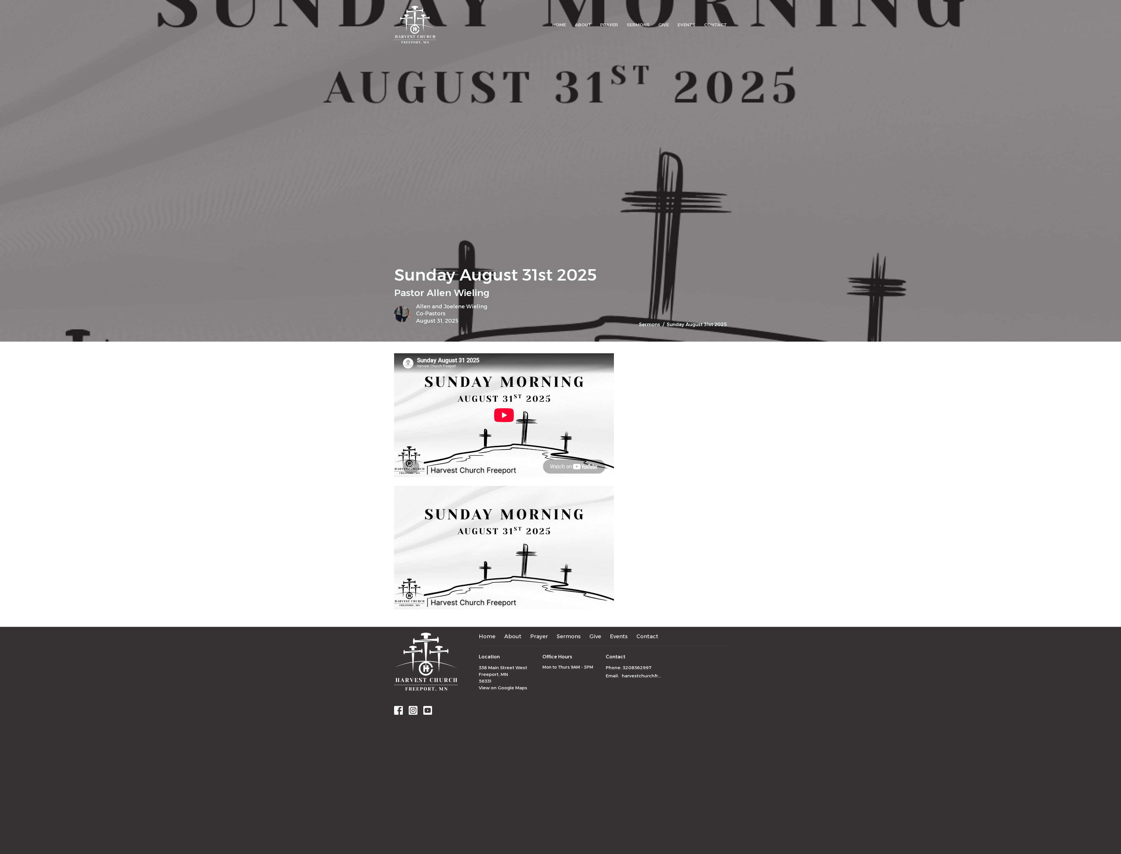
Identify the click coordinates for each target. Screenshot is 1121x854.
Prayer (609, 24)
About (583, 24)
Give (663, 24)
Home (559, 24)
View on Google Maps (503, 687)
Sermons (638, 24)
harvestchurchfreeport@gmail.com (643, 676)
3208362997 (637, 667)
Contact (715, 24)
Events (686, 24)
